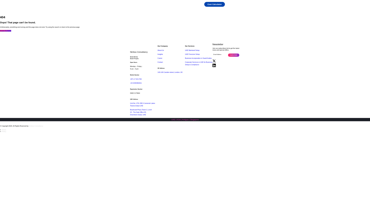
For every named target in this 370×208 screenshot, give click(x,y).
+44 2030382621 (136, 83)
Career (160, 58)
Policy (4, 131)
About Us (161, 50)
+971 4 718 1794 (136, 79)
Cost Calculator (214, 4)
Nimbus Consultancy (36, 126)
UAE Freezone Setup (192, 54)
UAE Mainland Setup (192, 50)
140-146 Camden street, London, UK (170, 72)
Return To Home (5, 31)
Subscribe (233, 55)
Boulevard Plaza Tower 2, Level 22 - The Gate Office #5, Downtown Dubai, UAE (141, 112)
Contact (160, 62)
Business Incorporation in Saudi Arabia (198, 58)
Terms (4, 130)
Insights (160, 54)
